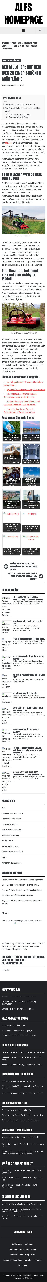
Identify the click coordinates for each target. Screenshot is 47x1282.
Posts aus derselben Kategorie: (20, 114)
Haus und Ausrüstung (11, 60)
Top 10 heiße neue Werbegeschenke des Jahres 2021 (22, 920)
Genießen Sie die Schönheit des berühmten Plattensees (23, 1052)
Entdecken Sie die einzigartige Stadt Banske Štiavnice (22, 1064)
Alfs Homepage (23, 13)
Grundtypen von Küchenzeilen (25, 693)
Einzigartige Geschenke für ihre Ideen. (29, 638)
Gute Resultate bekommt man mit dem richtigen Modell (23, 109)
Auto (4, 808)
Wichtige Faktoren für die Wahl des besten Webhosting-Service (22, 576)
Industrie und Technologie (12, 830)
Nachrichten (22, 1265)
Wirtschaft (28, 1260)
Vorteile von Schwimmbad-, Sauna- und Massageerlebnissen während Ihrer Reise (27, 750)
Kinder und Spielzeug (10, 835)
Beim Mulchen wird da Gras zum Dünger (20, 105)
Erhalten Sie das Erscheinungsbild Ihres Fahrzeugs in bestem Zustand (28, 598)
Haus (33, 1255)
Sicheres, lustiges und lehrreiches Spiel (17, 1110)
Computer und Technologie (12, 813)
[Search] (40, 30)
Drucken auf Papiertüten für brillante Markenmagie (28, 657)
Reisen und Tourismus (10, 846)
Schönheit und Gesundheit (12, 852)
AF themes (29, 1278)
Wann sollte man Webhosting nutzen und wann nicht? (28, 709)
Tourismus (38, 1260)
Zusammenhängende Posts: (19, 117)
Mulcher (8, 143)
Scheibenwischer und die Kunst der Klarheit (28, 622)
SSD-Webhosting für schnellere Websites (26, 730)
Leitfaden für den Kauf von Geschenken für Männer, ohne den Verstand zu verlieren (22, 1210)
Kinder (33, 1249)
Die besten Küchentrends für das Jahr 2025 (29, 676)
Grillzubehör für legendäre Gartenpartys (17, 1030)
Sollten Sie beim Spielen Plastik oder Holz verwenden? (23, 1115)
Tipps (4, 857)
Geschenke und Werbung (11, 819)
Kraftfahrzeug (7, 841)
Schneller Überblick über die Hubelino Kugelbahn (20, 1120)
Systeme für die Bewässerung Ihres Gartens (26, 389)
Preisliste (5, 970)
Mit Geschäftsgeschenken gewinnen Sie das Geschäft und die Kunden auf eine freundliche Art (23, 1152)
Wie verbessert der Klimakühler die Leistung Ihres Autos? (24, 566)
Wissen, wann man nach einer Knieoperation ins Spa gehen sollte (27, 773)
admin (7, 85)
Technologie (29, 1244)
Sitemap (5, 913)
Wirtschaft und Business (11, 863)
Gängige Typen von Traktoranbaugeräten (17, 1009)
